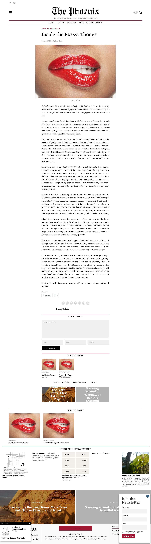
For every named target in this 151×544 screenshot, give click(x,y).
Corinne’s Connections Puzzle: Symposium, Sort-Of (74, 476)
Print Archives (117, 530)
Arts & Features (47, 28)
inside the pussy (62, 382)
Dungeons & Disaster (100, 453)
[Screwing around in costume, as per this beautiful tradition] (92, 394)
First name (125, 508)
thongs (93, 382)
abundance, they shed (131, 476)
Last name (125, 516)
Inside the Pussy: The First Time (66, 376)
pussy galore (79, 382)
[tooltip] (10, 2)
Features (57, 28)
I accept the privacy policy (133, 532)
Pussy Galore (59, 41)
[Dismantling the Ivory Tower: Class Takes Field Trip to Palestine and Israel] (58, 394)
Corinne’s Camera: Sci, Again (43, 453)
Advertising (116, 527)
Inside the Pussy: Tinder (48, 376)
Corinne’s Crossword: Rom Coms (13, 476)
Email (124, 524)
